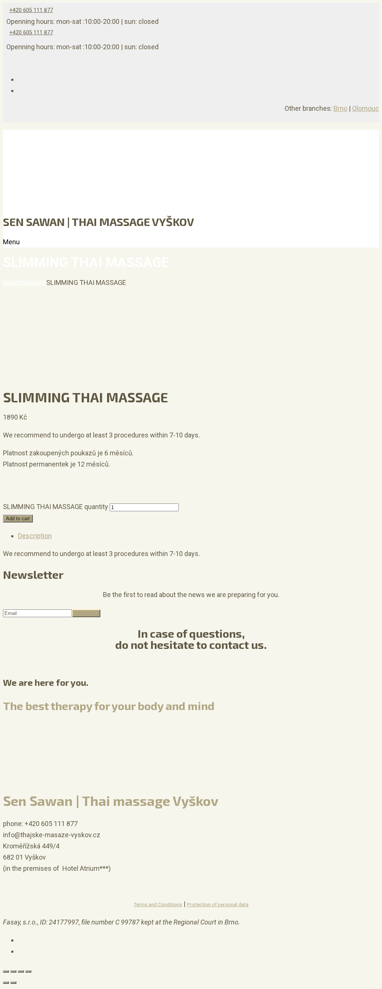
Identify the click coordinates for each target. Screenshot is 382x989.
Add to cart (18, 518)
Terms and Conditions (158, 904)
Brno (340, 108)
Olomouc (365, 108)
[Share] (13, 971)
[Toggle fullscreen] (21, 971)
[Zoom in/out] (28, 971)
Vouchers (32, 283)
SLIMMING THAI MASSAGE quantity (55, 507)
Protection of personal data (217, 904)
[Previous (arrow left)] (6, 983)
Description (35, 536)
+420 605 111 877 (31, 10)
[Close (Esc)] (6, 971)
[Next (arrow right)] (13, 983)
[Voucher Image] (21, 495)
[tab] (198, 535)
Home (10, 283)
